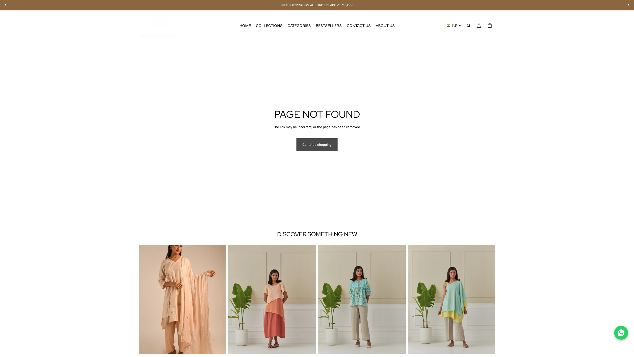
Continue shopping (317, 144)
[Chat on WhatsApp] (621, 333)
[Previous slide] (146, 299)
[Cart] (489, 25)
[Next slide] (218, 299)
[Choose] (218, 346)
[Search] (468, 25)
